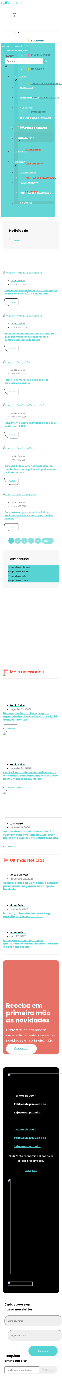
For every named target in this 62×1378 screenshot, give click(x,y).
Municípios (38, 111)
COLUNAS (20, 151)
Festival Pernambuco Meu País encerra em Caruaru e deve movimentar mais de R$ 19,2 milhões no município (30, 776)
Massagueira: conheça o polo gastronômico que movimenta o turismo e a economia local (31, 944)
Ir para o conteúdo (12, 3)
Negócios (37, 69)
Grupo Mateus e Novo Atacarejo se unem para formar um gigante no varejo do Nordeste (30, 886)
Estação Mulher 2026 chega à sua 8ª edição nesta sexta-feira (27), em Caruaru (30, 292)
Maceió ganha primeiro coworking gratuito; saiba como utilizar (26, 914)
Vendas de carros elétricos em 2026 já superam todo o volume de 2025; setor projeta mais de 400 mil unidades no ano (31, 835)
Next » (47, 540)
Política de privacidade (40, 177)
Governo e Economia (45, 97)
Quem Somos (33, 149)
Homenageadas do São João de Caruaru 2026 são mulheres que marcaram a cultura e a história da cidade (29, 337)
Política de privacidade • (31, 1104)
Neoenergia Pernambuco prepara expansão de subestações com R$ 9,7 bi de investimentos (30, 716)
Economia (37, 40)
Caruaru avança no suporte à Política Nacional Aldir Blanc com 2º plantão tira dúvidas (28, 515)
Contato (26, 203)
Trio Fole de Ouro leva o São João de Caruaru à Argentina (26, 381)
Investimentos (41, 55)
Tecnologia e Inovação (35, 118)
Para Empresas (34, 163)
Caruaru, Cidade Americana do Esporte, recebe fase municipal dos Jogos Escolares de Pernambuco (30, 469)
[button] (21, 1049)
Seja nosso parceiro (27, 1112)
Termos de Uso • (25, 1096)
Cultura (17, 240)
